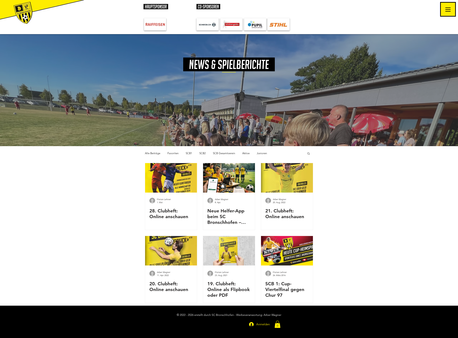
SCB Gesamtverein (224, 153)
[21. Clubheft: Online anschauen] (287, 178)
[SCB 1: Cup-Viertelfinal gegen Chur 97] (287, 250)
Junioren (262, 153)
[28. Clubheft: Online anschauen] (171, 178)
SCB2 (202, 153)
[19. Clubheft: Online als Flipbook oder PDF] (229, 250)
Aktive (246, 153)
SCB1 (189, 153)
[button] (308, 154)
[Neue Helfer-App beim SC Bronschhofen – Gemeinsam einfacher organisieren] (229, 178)
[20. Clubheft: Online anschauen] (171, 250)
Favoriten (173, 153)
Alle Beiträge (152, 153)
